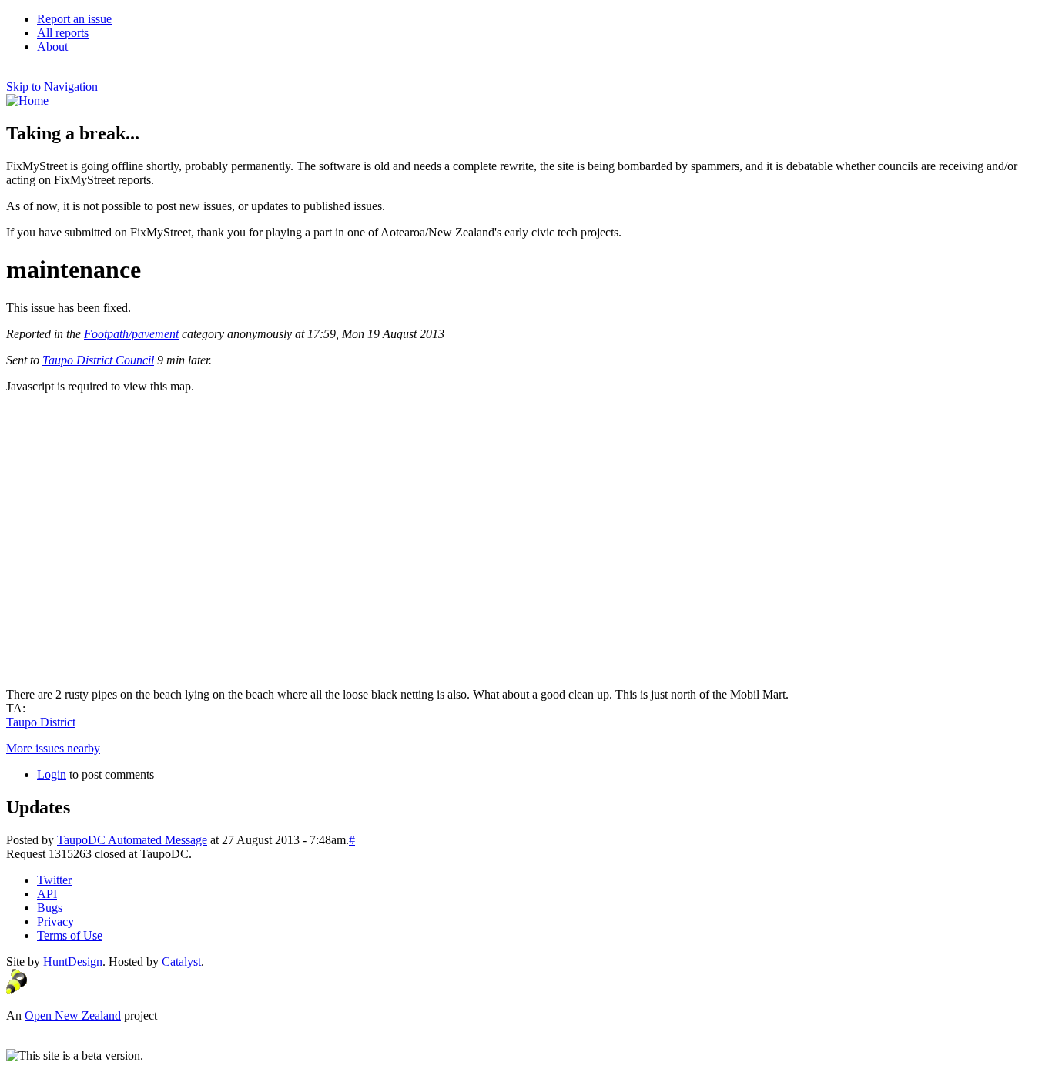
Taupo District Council (98, 360)
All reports (63, 32)
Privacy (55, 921)
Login (51, 774)
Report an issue (74, 18)
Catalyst (181, 961)
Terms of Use (69, 935)
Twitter (54, 879)
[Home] (27, 100)
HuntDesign (72, 961)
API (47, 893)
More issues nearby (53, 748)
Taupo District (40, 722)
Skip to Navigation (52, 86)
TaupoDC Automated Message (132, 839)
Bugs (49, 907)
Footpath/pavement (131, 333)
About (52, 46)
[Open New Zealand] (16, 989)
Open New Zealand (73, 1015)
